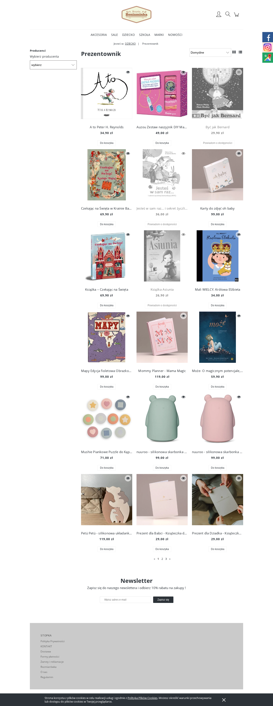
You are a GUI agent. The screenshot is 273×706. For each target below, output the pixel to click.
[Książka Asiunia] (162, 257)
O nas (44, 672)
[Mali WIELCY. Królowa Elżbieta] (217, 257)
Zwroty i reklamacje (52, 662)
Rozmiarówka (49, 667)
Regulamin (47, 677)
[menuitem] (99, 34)
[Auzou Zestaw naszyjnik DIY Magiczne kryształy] (162, 94)
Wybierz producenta (44, 56)
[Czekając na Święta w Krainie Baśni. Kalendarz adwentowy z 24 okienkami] (106, 176)
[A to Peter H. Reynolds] (106, 94)
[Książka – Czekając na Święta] (106, 257)
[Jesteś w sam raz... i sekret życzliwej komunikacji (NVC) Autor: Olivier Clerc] (162, 176)
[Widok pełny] (240, 52)
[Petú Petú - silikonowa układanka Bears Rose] (106, 500)
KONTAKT (46, 646)
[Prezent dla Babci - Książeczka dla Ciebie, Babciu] (162, 500)
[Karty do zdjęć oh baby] (217, 176)
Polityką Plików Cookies (142, 698)
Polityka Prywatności (53, 641)
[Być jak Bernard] (217, 94)
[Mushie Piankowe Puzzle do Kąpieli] (106, 419)
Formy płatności (50, 656)
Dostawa (46, 651)
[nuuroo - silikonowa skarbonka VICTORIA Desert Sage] (162, 419)
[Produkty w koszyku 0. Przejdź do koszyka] (237, 17)
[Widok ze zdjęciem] (234, 52)
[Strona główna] (136, 14)
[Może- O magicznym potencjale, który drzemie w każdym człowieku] (217, 338)
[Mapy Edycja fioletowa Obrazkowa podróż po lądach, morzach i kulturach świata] (106, 338)
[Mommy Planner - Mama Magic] (162, 338)
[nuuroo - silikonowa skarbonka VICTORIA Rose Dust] (217, 419)
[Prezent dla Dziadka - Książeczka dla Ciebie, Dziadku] (217, 500)
